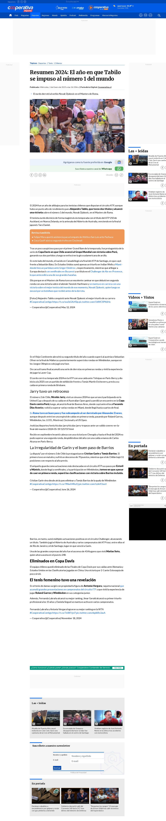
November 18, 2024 (71, 618)
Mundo (55, 15)
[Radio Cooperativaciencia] (78, 8)
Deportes (35, 15)
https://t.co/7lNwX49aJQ (65, 483)
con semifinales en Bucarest (60, 271)
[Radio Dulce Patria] (61, 7)
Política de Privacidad (78, 772)
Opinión (63, 15)
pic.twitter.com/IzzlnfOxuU (93, 483)
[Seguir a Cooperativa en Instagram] (25, 1)
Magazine (25, 15)
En (76, 413)
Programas (94, 15)
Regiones (45, 15)
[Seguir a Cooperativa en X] (21, 1)
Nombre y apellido (60, 755)
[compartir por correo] (116, 175)
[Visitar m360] (145, 17)
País (16, 15)
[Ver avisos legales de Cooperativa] (141, 17)
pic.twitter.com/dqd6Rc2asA (90, 612)
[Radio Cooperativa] (98, 7)
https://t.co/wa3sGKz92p (65, 301)
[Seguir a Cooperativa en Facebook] (18, 1)
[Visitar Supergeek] (150, 17)
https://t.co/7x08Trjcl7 (64, 612)
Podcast (73, 15)
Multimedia (83, 15)
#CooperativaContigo (41, 301)
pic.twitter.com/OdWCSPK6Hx (94, 301)
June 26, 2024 (68, 489)
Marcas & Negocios (110, 15)
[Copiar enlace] (121, 175)
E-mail (55, 760)
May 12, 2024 (68, 307)
